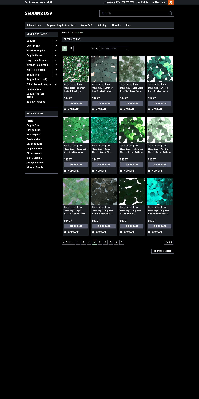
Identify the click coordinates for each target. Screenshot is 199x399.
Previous (69, 242)
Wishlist (144, 2)
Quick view (76, 79)
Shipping (101, 25)
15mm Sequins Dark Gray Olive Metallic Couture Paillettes (102, 91)
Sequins (31, 40)
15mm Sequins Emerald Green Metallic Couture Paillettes (158, 91)
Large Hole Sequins (37, 60)
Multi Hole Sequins (37, 69)
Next (168, 242)
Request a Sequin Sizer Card (61, 25)
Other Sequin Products (39, 84)
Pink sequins (33, 129)
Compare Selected (162, 251)
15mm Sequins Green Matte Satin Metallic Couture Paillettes (76, 152)
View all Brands (35, 167)
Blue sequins (33, 134)
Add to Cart (76, 103)
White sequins (34, 157)
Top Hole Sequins (36, 50)
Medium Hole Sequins (38, 65)
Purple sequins (34, 148)
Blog (128, 25)
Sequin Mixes (34, 89)
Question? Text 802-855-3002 (120, 2)
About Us (116, 25)
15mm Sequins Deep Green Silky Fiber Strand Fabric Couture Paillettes (131, 91)
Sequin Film (33, 125)
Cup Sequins (33, 45)
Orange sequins (35, 162)
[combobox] (137, 13)
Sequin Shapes (34, 55)
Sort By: (95, 48)
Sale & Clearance (36, 101)
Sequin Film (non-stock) (36, 95)
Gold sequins (33, 139)
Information (33, 25)
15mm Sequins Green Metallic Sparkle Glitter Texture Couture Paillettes (103, 152)
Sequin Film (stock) (37, 79)
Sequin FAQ (86, 25)
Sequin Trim (33, 74)
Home (64, 33)
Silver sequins (34, 153)
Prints (30, 120)
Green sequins (34, 143)
